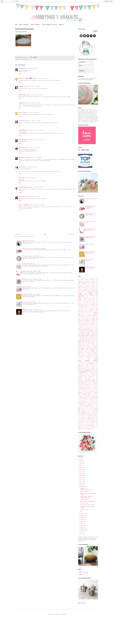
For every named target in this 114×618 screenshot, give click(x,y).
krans (86, 352)
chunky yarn (89, 306)
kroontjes (80, 353)
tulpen (89, 414)
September (83, 515)
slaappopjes (80, 396)
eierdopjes (82, 323)
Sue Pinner (21, 120)
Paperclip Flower (26, 286)
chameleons (86, 304)
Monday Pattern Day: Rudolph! (87, 501)
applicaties (95, 282)
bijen (88, 291)
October (82, 513)
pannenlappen (95, 371)
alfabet (86, 279)
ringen (89, 388)
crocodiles (95, 311)
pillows (80, 376)
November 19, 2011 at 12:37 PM (35, 139)
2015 (80, 477)
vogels (87, 421)
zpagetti (89, 428)
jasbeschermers (81, 345)
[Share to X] (33, 57)
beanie (79, 290)
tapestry (89, 409)
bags (79, 287)
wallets (80, 422)
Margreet (21, 147)
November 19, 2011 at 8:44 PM (32, 196)
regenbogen (87, 387)
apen (94, 281)
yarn (79, 428)
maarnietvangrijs (23, 139)
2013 (80, 481)
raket (81, 384)
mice (79, 366)
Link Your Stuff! (84, 491)
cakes (94, 302)
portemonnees (81, 381)
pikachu (94, 375)
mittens (93, 366)
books (79, 297)
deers (89, 314)
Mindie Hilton (22, 157)
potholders (90, 381)
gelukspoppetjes (81, 332)
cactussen (86, 302)
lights (82, 359)
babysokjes (87, 286)
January (82, 531)
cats (79, 304)
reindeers (95, 387)
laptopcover (80, 357)
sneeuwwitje (92, 400)
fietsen (80, 327)
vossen (93, 421)
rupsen (85, 391)
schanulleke (92, 391)
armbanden (93, 283)
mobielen (80, 367)
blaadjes (80, 292)
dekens (96, 314)
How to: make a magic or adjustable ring (86, 497)
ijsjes (94, 341)
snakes (96, 398)
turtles (96, 414)
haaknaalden (95, 337)
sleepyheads (95, 396)
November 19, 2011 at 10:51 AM (39, 78)
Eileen (20, 112)
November (82, 488)
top (90, 413)
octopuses (92, 368)
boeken (91, 294)
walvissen (87, 422)
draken (94, 316)
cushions (95, 312)
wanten (93, 422)
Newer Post (18, 234)
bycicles (80, 300)
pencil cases (94, 372)
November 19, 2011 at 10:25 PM (37, 205)
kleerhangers (92, 349)
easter (93, 319)
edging (79, 320)
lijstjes (89, 359)
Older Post (71, 234)
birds (94, 291)
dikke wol (83, 315)
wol (89, 426)
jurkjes (88, 345)
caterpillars (92, 303)
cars (85, 303)
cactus (79, 302)
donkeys (82, 316)
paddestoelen (84, 371)
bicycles (83, 291)
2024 (80, 460)
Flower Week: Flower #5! (28, 263)
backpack (94, 286)
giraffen (96, 332)
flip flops (92, 328)
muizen (79, 368)
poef (86, 379)
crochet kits (87, 311)
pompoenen (80, 380)
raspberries (80, 385)
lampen (88, 356)
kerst (88, 348)
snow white (86, 401)
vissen (89, 418)
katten (96, 346)
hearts (79, 340)
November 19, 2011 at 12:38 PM (31, 147)
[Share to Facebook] (34, 57)
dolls (96, 315)
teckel (93, 410)
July (81, 519)
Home (45, 234)
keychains (95, 348)
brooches (93, 298)
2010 (80, 533)
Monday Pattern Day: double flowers (31, 271)
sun (94, 406)
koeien (85, 350)
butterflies (91, 299)
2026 (80, 458)
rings (94, 388)
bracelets (80, 298)
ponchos (87, 380)
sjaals (85, 394)
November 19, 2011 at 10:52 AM (32, 86)
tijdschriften (94, 411)
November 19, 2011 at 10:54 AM (34, 94)
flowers (80, 329)
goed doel (95, 333)
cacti (93, 300)
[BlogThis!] (31, 57)
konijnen (92, 350)
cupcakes (88, 312)
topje (94, 413)
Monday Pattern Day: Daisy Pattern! (31, 256)
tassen (96, 409)
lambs (96, 354)
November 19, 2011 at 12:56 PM (34, 157)
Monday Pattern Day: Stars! (87, 490)
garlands (91, 331)
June (81, 521)
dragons (88, 316)
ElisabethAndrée (23, 130)
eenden (93, 320)
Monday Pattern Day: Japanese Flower (31, 279)
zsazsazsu (21, 86)
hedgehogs (87, 340)
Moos (20, 167)
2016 (85, 278)
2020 (80, 467)
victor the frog (81, 418)
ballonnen (93, 287)
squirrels (82, 404)
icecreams (87, 341)
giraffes (82, 333)
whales (79, 426)
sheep (82, 393)
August (82, 517)
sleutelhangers (84, 397)
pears (87, 372)
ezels (94, 325)
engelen (82, 325)
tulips (84, 414)
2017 (80, 473)
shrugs (89, 393)
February (82, 529)
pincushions (91, 376)
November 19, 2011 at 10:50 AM (29, 68)
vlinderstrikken (91, 419)
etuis (88, 325)
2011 (80, 484)
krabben (80, 352)
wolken (94, 426)
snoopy (79, 401)
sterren (82, 405)
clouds (93, 307)
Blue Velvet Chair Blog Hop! (87, 504)
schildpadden (88, 392)
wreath (93, 427)
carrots (79, 303)
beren (96, 290)
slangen (87, 396)
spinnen (96, 402)
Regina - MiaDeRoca (24, 205)
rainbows (95, 383)
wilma (20, 68)
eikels (79, 324)
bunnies (80, 299)
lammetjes (82, 356)
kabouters (80, 346)
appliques (83, 283)
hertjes (94, 340)
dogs (90, 315)
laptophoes (88, 357)
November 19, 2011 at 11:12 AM (32, 120)
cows (91, 308)
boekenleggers (81, 295)
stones (90, 405)
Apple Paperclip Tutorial (29, 302)
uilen (89, 415)
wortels (87, 427)
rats (88, 385)
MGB (19, 177)
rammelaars (87, 384)
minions (86, 366)
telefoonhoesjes (82, 411)
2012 (79, 278)
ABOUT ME (61, 24)
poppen (93, 380)
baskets (93, 288)
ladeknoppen (89, 354)
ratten (93, 385)
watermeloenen (92, 423)
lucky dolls (81, 363)
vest (88, 417)
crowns (81, 312)
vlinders (82, 419)
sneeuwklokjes (83, 400)
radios (89, 383)
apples (86, 282)
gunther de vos (94, 336)
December (82, 486)
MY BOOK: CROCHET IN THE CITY (49, 24)
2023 (80, 462)
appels (79, 282)
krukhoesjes (88, 353)
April (82, 525)
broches (87, 298)
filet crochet (88, 327)
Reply (20, 73)
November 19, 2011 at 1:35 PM (28, 177)
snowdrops (93, 401)
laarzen (82, 354)
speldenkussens (82, 402)
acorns (79, 279)
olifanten (80, 370)
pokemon (93, 379)
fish (85, 328)
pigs (89, 375)
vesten (94, 417)
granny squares (85, 335)
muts (86, 368)
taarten (82, 409)
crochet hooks (83, 310)
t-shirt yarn (94, 408)
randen (94, 384)
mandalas (80, 364)
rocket (90, 389)
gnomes (88, 333)
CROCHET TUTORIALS (35, 24)
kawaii (82, 348)
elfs (97, 324)
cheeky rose (22, 196)
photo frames (83, 375)
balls (86, 288)
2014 (80, 479)
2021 (80, 465)
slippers (80, 398)
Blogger (63, 614)
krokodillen (93, 352)
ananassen (80, 281)
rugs (95, 389)
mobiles (86, 367)
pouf (96, 381)
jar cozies (92, 344)
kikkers (83, 349)
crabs (96, 308)
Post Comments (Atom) (28, 236)
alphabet (93, 279)
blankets (90, 292)
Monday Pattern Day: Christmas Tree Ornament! (34, 248)
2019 (80, 469)
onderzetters (88, 370)
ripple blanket (82, 389)
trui (79, 414)
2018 (80, 471)
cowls (86, 308)
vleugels (96, 418)
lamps (94, 356)
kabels (94, 345)
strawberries (87, 406)
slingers (92, 397)
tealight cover (85, 410)
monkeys (93, 367)
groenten (86, 336)
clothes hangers (84, 307)
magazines (91, 363)
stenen (96, 404)
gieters (89, 332)
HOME (16, 24)
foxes (88, 329)
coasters (80, 308)
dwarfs (79, 319)
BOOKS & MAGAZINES (24, 24)
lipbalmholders (81, 362)
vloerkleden (80, 421)
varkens (96, 415)
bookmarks (92, 295)
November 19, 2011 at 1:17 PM (28, 167)
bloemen (80, 294)
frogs (82, 331)
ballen (86, 287)
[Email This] (30, 57)
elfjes (92, 324)
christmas (80, 306)
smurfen (85, 398)
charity (93, 304)
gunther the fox (84, 337)
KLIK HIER (80, 78)
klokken (79, 350)
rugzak (79, 391)
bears (85, 290)
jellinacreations (23, 187)
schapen (80, 392)
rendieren (82, 388)
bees (91, 290)
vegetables (82, 417)
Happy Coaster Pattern (28, 240)
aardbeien (92, 278)
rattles (80, 387)
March (82, 527)
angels (88, 281)
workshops (80, 427)
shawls (96, 392)
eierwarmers (92, 323)
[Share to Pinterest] (36, 57)
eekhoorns (86, 320)
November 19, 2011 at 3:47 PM (35, 187)
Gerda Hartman (22, 94)
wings (84, 426)
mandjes (88, 364)
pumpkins (83, 383)
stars (89, 404)
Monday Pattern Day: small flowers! (31, 294)
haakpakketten (83, 339)
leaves (96, 357)
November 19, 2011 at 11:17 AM (35, 130)
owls (96, 370)
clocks (96, 306)
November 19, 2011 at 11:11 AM (30, 112)
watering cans (81, 423)
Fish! (81, 511)
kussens (96, 353)
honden (79, 341)
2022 (80, 464)
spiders (90, 402)
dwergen (86, 319)
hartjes (93, 339)
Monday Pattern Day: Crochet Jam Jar (31, 309)
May (81, 523)
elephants (86, 324)
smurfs (91, 398)
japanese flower (82, 344)
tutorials (82, 415)
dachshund (83, 314)
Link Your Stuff (24, 59)
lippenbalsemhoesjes (91, 362)
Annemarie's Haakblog (24, 78)
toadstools (83, 413)
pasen (81, 372)
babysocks (80, 286)
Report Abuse (81, 603)
